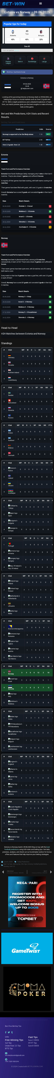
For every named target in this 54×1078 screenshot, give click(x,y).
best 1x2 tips (8, 864)
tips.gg (16, 50)
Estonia (30, 864)
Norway (6, 866)
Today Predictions (23, 862)
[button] (40, 3)
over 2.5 (12, 866)
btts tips (24, 864)
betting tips (17, 864)
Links (7, 1037)
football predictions (40, 864)
